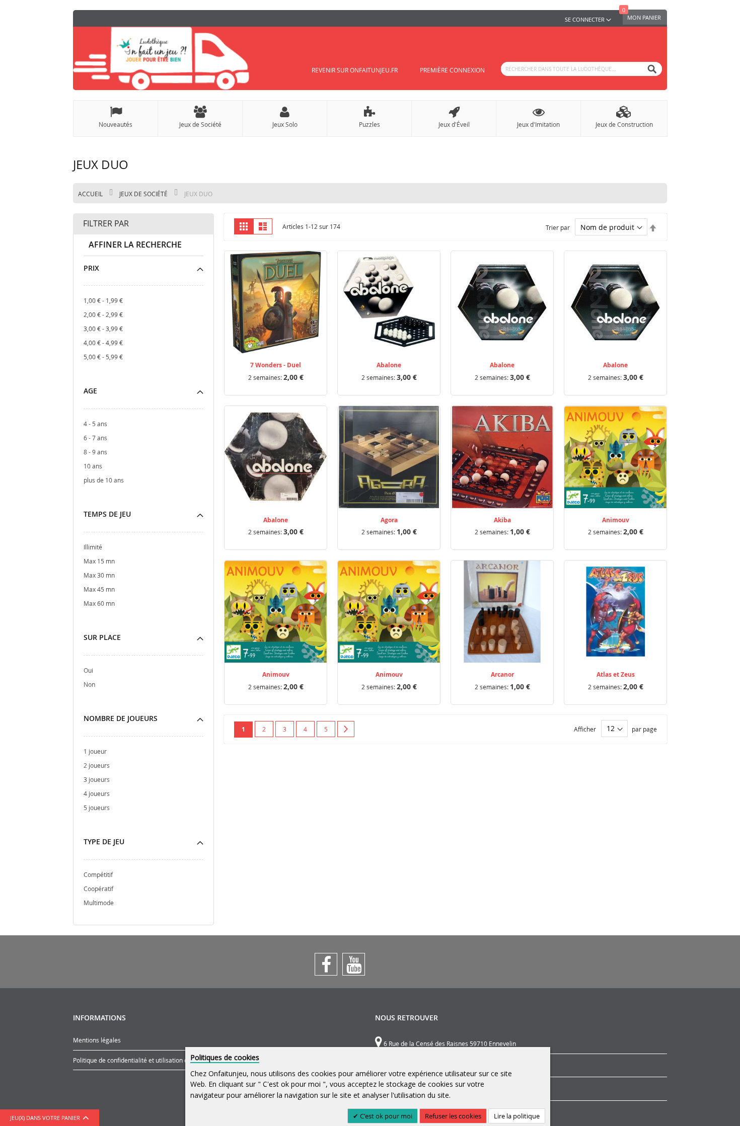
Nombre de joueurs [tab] (121, 718)
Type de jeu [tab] (104, 841)
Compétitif (98, 874)
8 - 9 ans (95, 452)
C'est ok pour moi (385, 1115)
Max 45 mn (99, 589)
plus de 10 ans (104, 480)
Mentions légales (97, 1040)
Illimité (93, 547)
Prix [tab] (91, 268)
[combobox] (581, 69)
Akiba (502, 520)
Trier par (558, 227)
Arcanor (502, 674)
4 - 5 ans (95, 424)
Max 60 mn (99, 603)
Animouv (615, 520)
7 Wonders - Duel (275, 365)
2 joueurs (97, 765)
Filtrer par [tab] (106, 223)
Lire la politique (517, 1115)
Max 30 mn (99, 575)
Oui (88, 670)
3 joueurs (97, 779)
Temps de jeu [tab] (107, 514)
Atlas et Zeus (616, 674)
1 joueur (95, 751)
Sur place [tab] (102, 637)
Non (89, 684)
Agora (389, 520)
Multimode (99, 903)
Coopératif (98, 888)
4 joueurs (97, 793)
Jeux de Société (144, 194)
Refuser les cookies (453, 1115)
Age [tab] (90, 390)
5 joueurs (97, 807)
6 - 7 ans (95, 438)
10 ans (93, 466)
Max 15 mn (99, 561)
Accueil (91, 194)
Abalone (389, 365)
